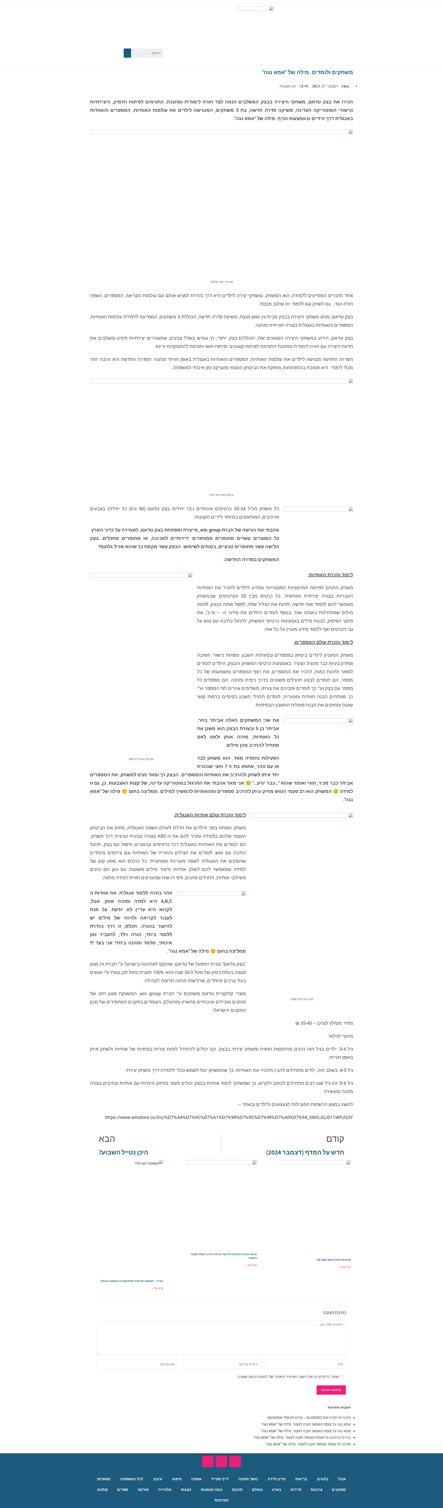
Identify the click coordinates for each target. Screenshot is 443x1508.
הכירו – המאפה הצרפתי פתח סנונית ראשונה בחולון (132, 1281)
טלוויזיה (164, 1489)
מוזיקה (143, 1489)
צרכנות (316, 1489)
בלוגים (322, 1479)
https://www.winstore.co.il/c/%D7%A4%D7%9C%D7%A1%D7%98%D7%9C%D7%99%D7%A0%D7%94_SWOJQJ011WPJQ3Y (229, 1117)
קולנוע (102, 1489)
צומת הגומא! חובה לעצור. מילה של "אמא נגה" (296, 1424)
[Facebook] (112, 45)
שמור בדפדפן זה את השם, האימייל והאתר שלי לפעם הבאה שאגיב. (287, 1376)
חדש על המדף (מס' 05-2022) (334, 1259)
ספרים (122, 1489)
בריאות (301, 1479)
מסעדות (104, 1479)
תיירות (295, 1489)
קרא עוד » (345, 1267)
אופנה (196, 1479)
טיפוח (177, 1479)
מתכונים (339, 1489)
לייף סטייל (220, 1479)
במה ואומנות (211, 1489)
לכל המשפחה (131, 1479)
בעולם (257, 1489)
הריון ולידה (277, 1479)
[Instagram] (99, 59)
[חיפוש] (127, 53)
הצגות (186, 1489)
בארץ (276, 1489)
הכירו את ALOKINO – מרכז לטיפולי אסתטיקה (302, 1417)
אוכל (342, 1479)
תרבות (237, 1489)
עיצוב (157, 1479)
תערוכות (221, 1500)
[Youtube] (99, 45)
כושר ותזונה (248, 1479)
